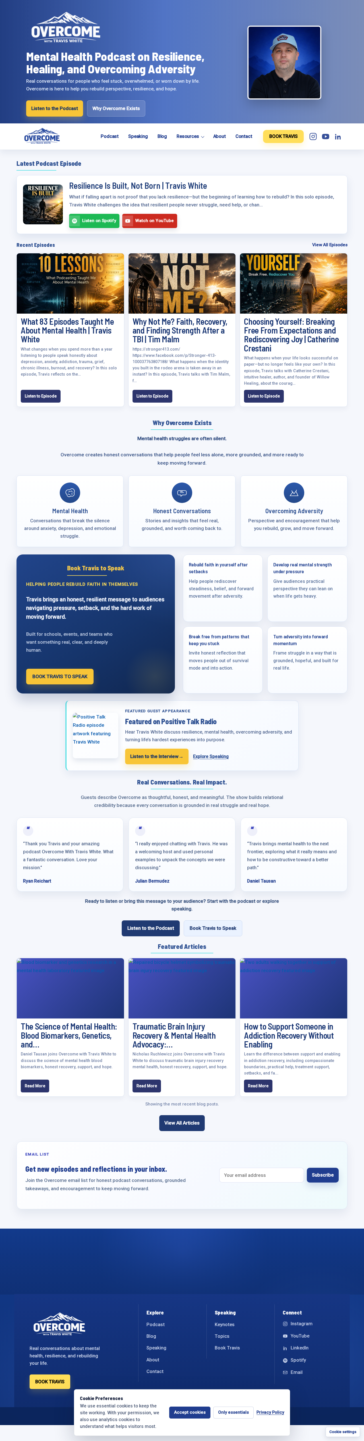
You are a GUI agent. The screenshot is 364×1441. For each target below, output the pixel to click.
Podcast (110, 136)
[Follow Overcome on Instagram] (313, 136)
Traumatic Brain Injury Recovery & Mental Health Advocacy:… (174, 1035)
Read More (35, 1086)
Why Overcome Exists (116, 108)
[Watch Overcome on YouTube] (325, 136)
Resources (188, 136)
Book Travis (227, 1348)
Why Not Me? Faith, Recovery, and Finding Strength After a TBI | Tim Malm (180, 330)
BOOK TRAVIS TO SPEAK (59, 676)
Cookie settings (342, 1432)
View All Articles (182, 1123)
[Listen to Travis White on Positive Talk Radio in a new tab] (95, 735)
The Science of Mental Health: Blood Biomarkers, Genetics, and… (69, 1035)
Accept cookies (190, 1412)
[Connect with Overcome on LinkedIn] (338, 136)
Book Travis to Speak (213, 928)
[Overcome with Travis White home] (56, 136)
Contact (243, 136)
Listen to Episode (41, 396)
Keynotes (225, 1324)
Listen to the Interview (156, 756)
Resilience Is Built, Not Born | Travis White (138, 185)
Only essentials (233, 1412)
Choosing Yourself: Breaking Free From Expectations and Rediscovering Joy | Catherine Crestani (291, 334)
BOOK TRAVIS (283, 136)
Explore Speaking (211, 756)
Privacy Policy (270, 1412)
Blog (162, 136)
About (219, 136)
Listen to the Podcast (54, 108)
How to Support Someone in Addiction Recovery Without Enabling (289, 1035)
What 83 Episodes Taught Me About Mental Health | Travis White (67, 330)
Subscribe (323, 1175)
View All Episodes (330, 244)
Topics (222, 1336)
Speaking (138, 136)
